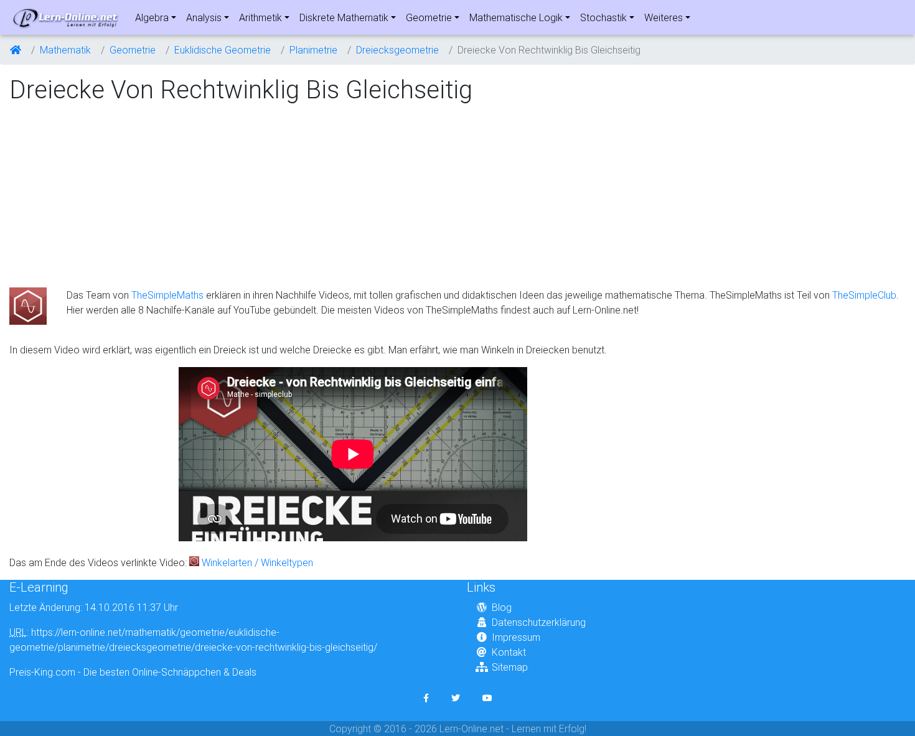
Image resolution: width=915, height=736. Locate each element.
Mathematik (65, 50)
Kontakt (509, 652)
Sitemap (510, 667)
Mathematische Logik (516, 17)
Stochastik (603, 17)
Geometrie (429, 17)
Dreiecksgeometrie (397, 50)
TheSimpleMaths (167, 295)
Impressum (516, 637)
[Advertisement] (113, 196)
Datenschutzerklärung (539, 622)
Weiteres (663, 17)
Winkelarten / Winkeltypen (257, 562)
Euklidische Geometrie (222, 50)
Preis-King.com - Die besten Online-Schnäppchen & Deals (132, 672)
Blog (502, 607)
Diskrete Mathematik (343, 17)
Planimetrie (313, 50)
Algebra (152, 17)
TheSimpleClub (864, 295)
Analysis (204, 17)
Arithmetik (260, 17)
